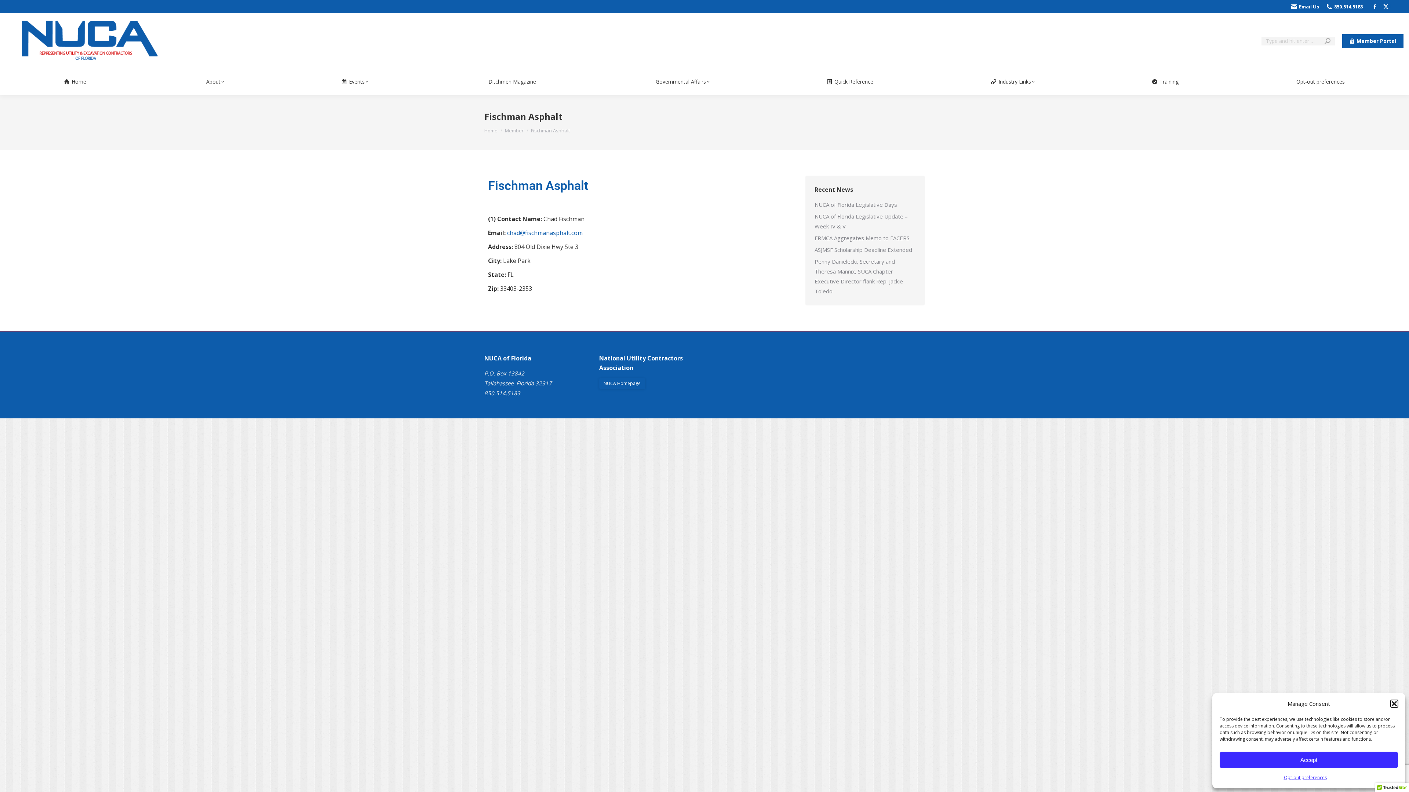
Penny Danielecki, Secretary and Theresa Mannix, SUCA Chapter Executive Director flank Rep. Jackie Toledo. (859, 276)
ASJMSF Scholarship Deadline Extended (863, 249)
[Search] (1327, 41)
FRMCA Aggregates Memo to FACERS (862, 238)
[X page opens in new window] (1386, 6)
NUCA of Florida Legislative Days (856, 204)
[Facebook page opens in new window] (1375, 6)
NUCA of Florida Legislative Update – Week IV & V (861, 221)
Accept (1308, 760)
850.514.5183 (1348, 6)
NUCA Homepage (622, 383)
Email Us (1309, 6)
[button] (1394, 703)
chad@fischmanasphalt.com (545, 233)
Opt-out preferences (1305, 777)
